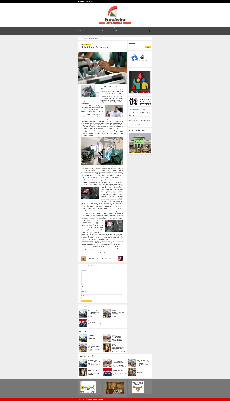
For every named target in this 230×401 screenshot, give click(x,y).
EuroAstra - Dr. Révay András (88, 49)
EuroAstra (93, 310)
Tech (91, 34)
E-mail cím (84, 291)
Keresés (132, 43)
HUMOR (108, 31)
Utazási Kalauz (99, 34)
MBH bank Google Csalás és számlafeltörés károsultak (96, 28)
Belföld (102, 31)
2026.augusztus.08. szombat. (119, 315)
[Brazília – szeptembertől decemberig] (107, 313)
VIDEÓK (112, 34)
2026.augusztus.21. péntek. (96, 315)
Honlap (83, 295)
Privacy (117, 34)
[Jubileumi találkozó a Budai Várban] (83, 313)
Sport (87, 34)
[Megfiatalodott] (132, 372)
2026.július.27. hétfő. (142, 374)
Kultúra (143, 31)
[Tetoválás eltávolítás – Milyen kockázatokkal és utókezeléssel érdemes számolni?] (107, 348)
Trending (113, 344)
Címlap (79, 28)
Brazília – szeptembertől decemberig (118, 313)
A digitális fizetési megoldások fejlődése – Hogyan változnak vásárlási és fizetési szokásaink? (118, 339)
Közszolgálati (93, 320)
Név (82, 286)
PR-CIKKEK (106, 34)
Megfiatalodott (140, 372)
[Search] (151, 31)
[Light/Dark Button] (149, 31)
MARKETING (80, 34)
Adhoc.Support (127, 28)
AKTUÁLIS (114, 28)
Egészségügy (115, 31)
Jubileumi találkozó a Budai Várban (93, 313)
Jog (138, 31)
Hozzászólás (84, 270)
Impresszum (123, 34)
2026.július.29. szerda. (94, 323)
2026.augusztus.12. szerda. (119, 366)
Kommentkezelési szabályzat (135, 34)
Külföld (88, 31)
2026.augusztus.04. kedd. (118, 351)
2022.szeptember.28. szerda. (101, 49)
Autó (127, 31)
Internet (132, 31)
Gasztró (122, 31)
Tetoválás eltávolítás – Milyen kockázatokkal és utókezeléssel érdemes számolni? (118, 348)
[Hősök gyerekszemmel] (83, 323)
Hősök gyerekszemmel (93, 322)
